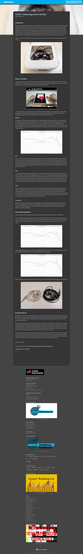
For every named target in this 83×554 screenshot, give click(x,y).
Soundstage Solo (29, 507)
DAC (44, 456)
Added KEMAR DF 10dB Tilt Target (33, 398)
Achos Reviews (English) (30, 514)
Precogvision (29, 469)
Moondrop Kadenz (29, 384)
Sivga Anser (28, 394)
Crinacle (41, 469)
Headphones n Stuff (30, 517)
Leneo (48, 467)
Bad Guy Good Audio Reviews (31, 508)
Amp (41, 456)
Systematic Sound (29, 506)
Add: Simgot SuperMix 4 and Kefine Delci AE (34, 389)
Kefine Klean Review (30, 428)
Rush (45, 467)
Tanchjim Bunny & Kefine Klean (32, 386)
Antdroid (28, 467)
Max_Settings (28, 512)
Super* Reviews (29, 504)
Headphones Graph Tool (30, 379)
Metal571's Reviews (30, 510)
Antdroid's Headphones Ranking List (41, 451)
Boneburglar (35, 469)
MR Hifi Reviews (29, 509)
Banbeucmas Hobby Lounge (31, 520)
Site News (48, 456)
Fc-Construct (19, 349)
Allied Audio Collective (30, 515)
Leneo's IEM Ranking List (41, 492)
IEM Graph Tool (29, 380)
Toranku (53, 467)
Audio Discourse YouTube (31, 433)
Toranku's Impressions (30, 502)
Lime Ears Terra (29, 387)
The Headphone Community (31, 498)
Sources (30, 456)
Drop (59, 33)
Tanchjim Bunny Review (30, 427)
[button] (16, 19)
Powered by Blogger (42, 549)
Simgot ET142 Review (30, 423)
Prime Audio (28, 518)
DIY (30, 458)
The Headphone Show (30, 499)
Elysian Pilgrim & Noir (30, 388)
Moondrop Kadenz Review (31, 424)
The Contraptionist (29, 519)
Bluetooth (54, 456)
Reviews (27, 349)
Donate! (27, 497)
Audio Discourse (8, 2)
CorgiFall (33, 467)
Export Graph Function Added (31, 399)
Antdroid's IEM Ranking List (31, 346)
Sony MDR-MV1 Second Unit (31, 396)
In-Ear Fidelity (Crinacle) (30, 501)
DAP (27, 458)
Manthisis (47, 469)
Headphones (36, 456)
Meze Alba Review (29, 426)
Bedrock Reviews (29, 513)
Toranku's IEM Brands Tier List (41, 543)
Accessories (34, 458)
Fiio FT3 (27, 395)
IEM (24, 349)
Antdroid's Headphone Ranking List (46, 346)
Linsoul (55, 33)
